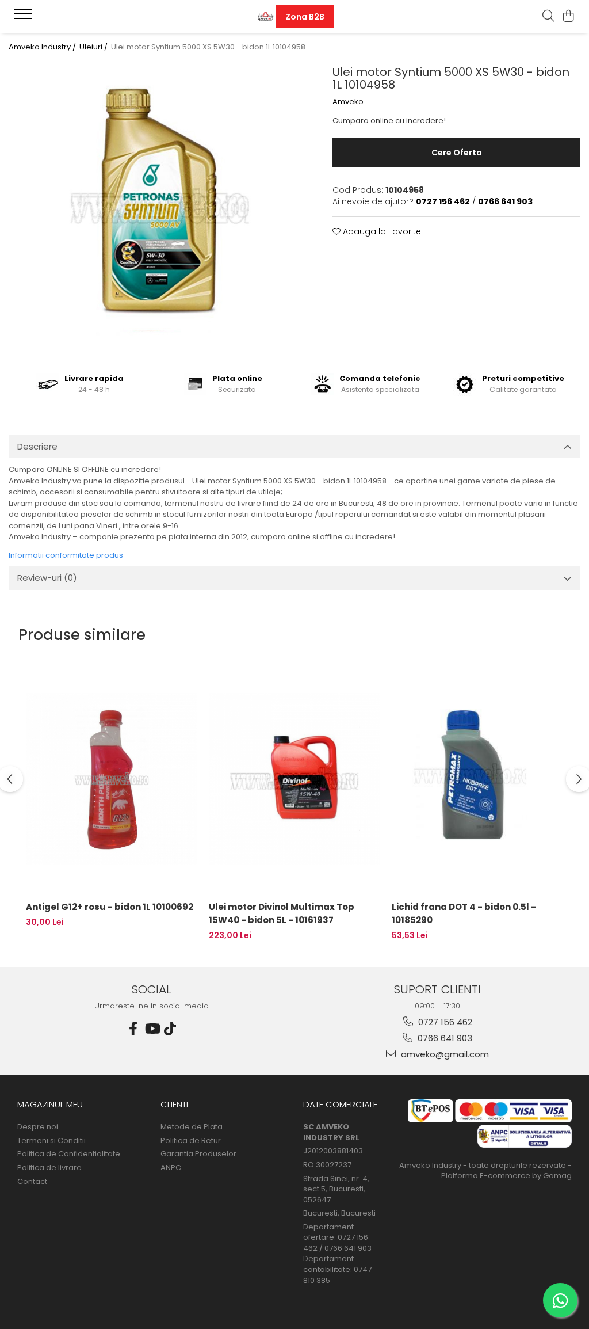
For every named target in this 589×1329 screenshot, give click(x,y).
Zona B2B (304, 16)
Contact (32, 1181)
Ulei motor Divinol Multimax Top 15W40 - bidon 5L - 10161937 (281, 913)
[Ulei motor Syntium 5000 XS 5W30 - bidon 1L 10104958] (156, 209)
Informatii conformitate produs (66, 555)
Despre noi (37, 1127)
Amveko (348, 102)
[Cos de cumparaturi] (569, 17)
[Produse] (24, 17)
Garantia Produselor (198, 1154)
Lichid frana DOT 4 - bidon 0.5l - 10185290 (464, 913)
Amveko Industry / (43, 47)
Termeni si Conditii (51, 1141)
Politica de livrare (49, 1168)
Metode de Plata (191, 1127)
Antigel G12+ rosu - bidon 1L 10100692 (109, 907)
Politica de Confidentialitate (68, 1154)
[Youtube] (152, 1029)
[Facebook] (133, 1029)
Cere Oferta (456, 152)
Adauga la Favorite (381, 231)
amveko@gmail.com (444, 1054)
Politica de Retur (190, 1141)
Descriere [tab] (37, 446)
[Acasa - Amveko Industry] (265, 17)
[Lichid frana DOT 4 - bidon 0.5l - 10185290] (477, 778)
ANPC (170, 1168)
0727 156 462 (444, 1022)
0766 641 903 (443, 1038)
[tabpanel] (156, 209)
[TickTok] (170, 1029)
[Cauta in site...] (548, 17)
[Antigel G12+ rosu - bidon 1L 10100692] (111, 778)
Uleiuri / (94, 47)
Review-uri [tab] (47, 578)
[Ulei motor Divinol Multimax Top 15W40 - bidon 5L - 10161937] (294, 778)
